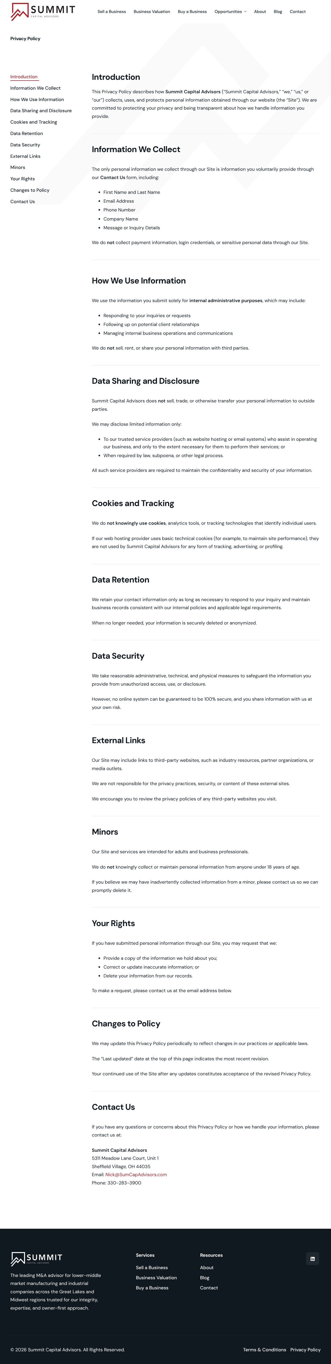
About (260, 12)
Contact (298, 12)
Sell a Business (111, 12)
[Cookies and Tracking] (34, 122)
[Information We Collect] (36, 88)
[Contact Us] (23, 201)
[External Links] (26, 156)
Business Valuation (152, 12)
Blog (278, 12)
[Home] (42, 11)
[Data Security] (26, 145)
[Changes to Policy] (30, 190)
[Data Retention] (27, 133)
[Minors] (18, 167)
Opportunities (228, 12)
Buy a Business (192, 12)
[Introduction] (24, 77)
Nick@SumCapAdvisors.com (136, 1174)
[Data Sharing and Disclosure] (41, 111)
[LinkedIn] (312, 1258)
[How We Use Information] (37, 99)
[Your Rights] (23, 179)
